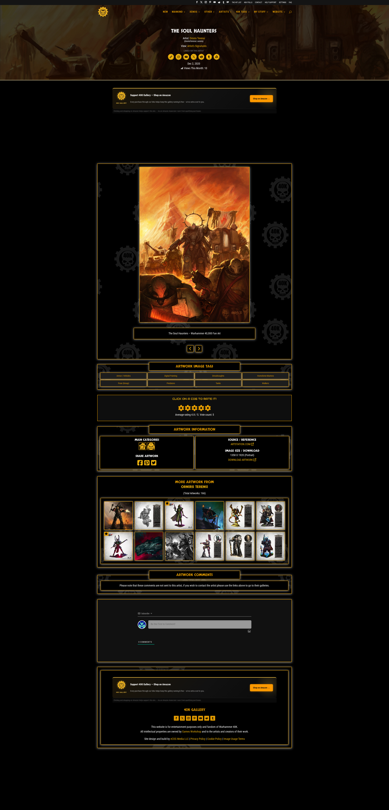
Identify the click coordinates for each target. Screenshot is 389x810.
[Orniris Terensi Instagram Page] (179, 57)
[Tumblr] (223, 3)
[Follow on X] (182, 718)
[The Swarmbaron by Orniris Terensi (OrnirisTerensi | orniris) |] (240, 528)
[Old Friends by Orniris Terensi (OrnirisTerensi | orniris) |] (179, 559)
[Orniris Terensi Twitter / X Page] (194, 57)
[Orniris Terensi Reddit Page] (201, 57)
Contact (258, 2)
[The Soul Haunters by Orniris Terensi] (194, 321)
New (165, 12)
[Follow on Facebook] (176, 718)
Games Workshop (191, 731)
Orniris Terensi (197, 38)
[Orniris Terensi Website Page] (171, 57)
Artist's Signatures (197, 46)
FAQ (290, 2)
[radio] (181, 408)
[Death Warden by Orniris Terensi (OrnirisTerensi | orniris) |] (149, 528)
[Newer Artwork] (190, 348)
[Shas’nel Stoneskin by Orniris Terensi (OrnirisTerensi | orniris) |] (210, 559)
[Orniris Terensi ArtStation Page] (216, 57)
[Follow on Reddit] (206, 718)
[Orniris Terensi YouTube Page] (186, 57)
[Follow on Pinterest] (194, 718)
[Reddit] (219, 3)
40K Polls (248, 2)
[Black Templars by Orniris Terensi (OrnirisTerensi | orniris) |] (240, 559)
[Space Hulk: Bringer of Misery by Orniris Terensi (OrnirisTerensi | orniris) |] (149, 559)
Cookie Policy (214, 738)
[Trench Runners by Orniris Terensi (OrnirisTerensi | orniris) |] (271, 559)
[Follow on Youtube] (200, 718)
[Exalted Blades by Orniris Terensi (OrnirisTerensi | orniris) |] (118, 528)
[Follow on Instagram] (188, 718)
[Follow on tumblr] (212, 718)
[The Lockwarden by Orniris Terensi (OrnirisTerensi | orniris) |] (271, 528)
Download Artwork (240, 459)
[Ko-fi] (228, 3)
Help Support (270, 2)
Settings (282, 2)
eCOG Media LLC (179, 738)
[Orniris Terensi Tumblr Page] (209, 57)
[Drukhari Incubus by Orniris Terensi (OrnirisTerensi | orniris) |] (118, 559)
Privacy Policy (197, 738)
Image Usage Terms (234, 738)
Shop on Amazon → (261, 98)
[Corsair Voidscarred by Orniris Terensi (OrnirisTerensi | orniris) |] (179, 528)
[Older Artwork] (198, 348)
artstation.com (241, 444)
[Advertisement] (194, 140)
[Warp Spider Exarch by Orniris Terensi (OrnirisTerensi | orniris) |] (210, 528)
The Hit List (236, 2)
